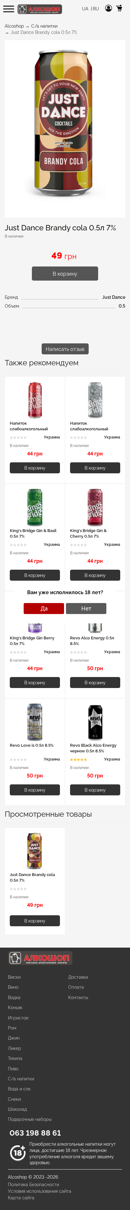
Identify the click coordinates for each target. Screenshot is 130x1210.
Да (44, 608)
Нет (86, 608)
